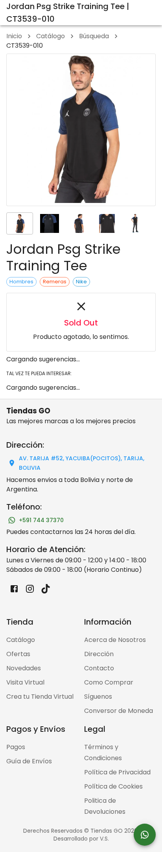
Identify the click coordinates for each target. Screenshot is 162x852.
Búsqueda (94, 36)
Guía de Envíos (29, 761)
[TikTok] (45, 589)
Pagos (15, 747)
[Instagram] (30, 589)
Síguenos (98, 696)
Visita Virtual (25, 682)
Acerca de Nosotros (115, 639)
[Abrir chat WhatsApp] (145, 835)
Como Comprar (108, 682)
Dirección (99, 654)
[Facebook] (14, 589)
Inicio (14, 36)
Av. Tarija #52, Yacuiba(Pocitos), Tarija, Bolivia (81, 463)
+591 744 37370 (41, 520)
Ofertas (18, 654)
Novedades (23, 668)
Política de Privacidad (117, 772)
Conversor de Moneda (118, 710)
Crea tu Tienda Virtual (40, 696)
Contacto (99, 668)
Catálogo (50, 36)
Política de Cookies (113, 786)
